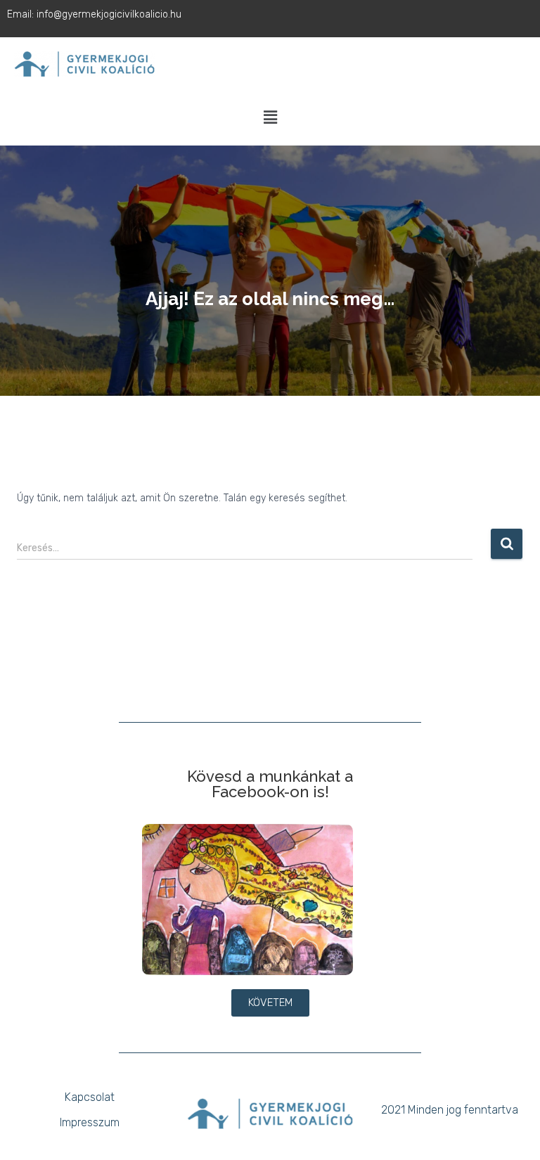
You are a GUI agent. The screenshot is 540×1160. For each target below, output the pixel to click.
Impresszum (90, 1122)
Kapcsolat (90, 1097)
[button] (270, 118)
